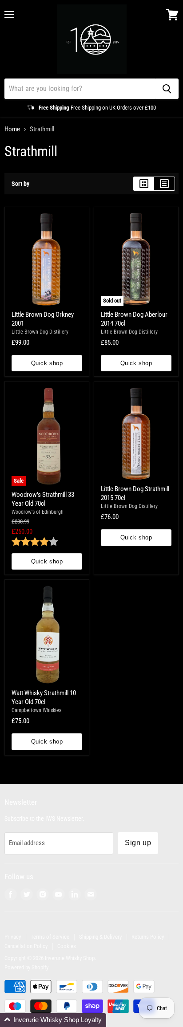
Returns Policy (147, 936)
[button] (53, 1020)
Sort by (20, 183)
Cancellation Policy (26, 946)
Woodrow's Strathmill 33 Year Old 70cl (43, 499)
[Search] (167, 89)
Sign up (138, 842)
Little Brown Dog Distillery (40, 332)
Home (12, 129)
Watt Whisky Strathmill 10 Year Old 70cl (44, 697)
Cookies (66, 946)
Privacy (12, 936)
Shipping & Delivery (100, 936)
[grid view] (143, 184)
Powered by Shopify (26, 967)
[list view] (164, 184)
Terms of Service (50, 936)
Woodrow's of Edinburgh (38, 512)
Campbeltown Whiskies (36, 710)
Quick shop (47, 363)
